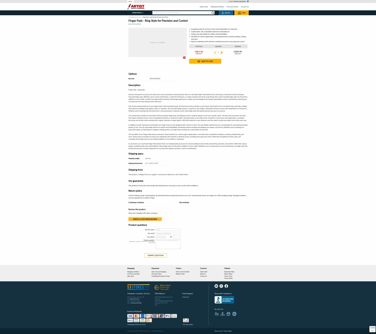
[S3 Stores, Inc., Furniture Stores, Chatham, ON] (224, 300)
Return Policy (228, 274)
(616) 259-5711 (134, 299)
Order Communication (182, 272)
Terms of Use (228, 276)
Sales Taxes (130, 276)
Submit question (156, 255)
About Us (203, 274)
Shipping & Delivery (217, 7)
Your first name (149, 230)
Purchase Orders (232, 7)
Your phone (150, 237)
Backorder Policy (229, 272)
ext (171, 237)
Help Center (204, 7)
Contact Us (245, 7)
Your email (151, 233)
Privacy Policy (228, 278)
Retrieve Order (180, 274)
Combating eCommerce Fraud (161, 276)
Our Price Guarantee (133, 274)
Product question (149, 240)
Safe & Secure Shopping (159, 272)
